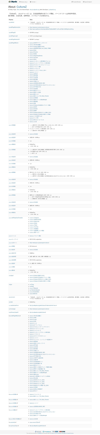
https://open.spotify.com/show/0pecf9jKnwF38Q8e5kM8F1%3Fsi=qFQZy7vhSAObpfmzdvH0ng (51, 29)
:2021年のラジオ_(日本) (37, 381)
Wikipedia (40, 433)
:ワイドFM (34, 118)
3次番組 (12, 163)
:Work (32, 286)
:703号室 (33, 387)
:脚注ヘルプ (34, 232)
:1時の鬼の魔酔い (35, 44)
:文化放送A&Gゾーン (36, 361)
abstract (11, 22)
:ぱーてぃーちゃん (36, 325)
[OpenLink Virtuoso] (38, 431)
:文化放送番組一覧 (36, 363)
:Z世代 (33, 59)
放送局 (12, 249)
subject (11, 275)
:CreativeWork (34, 291)
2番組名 (12, 144)
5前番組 (12, 195)
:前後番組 (34, 228)
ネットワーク (13, 239)
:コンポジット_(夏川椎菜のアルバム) (40, 61)
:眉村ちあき (34, 374)
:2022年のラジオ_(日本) (37, 383)
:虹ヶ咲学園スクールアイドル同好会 (40, 376)
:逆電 (33, 103)
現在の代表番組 (15, 419)
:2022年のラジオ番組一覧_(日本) (39, 385)
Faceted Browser (77, 2)
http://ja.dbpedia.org (34, 9)
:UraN (33, 321)
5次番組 (12, 209)
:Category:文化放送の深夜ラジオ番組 (40, 114)
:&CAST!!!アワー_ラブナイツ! (38, 43)
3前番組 (12, 149)
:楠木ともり (34, 94)
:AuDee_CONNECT (36, 389)
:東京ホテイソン (35, 90)
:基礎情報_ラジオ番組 (37, 230)
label (11, 302)
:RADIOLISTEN (35, 219)
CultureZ (22, 6)
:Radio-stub (34, 221)
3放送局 (12, 156)
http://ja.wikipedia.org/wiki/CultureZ (38, 312)
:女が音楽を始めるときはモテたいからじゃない (42, 85)
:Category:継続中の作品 (37, 46)
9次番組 (13, 406)
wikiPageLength (13, 36)
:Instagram (34, 217)
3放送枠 (12, 160)
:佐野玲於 (34, 74)
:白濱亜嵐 (34, 97)
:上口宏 (33, 121)
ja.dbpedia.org (52, 9)
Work (18, 9)
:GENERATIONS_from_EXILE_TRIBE (40, 48)
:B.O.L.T (33, 391)
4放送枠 (12, 183)
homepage (12, 309)
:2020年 (33, 107)
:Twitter (33, 225)
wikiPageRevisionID (14, 39)
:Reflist (33, 223)
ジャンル (12, 236)
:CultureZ (35, 422)
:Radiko (33, 54)
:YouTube (34, 57)
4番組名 (12, 189)
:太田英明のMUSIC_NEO (37, 83)
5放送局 (12, 202)
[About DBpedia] (12, 2)
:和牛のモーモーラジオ (37, 119)
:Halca (33, 50)
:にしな (33, 323)
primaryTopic (13, 425)
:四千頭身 (34, 75)
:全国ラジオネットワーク (37, 343)
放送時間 (12, 256)
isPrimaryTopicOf (13, 312)
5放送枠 (12, 205)
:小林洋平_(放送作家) (36, 358)
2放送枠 (12, 137)
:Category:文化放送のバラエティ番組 (40, 105)
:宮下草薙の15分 (35, 86)
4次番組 (12, 186)
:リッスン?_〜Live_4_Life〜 (38, 70)
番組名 (12, 270)
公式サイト (13, 242)
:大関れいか (34, 81)
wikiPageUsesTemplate (16, 217)
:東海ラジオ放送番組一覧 (37, 369)
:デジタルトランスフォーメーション (40, 65)
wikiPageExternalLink (14, 27)
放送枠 (12, 263)
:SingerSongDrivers (36, 55)
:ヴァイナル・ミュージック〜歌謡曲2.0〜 (41, 339)
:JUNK (33, 317)
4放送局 (12, 179)
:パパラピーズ (35, 68)
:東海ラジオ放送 (35, 92)
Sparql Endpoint (88, 2)
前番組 (12, 246)
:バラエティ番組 (35, 66)
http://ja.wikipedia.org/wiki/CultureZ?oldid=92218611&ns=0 (43, 305)
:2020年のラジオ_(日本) (37, 380)
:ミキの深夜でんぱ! (36, 116)
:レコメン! (34, 72)
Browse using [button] (23, 2)
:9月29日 (33, 108)
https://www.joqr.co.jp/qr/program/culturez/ (39, 27)
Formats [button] (33, 2)
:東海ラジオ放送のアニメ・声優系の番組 (41, 367)
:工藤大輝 (34, 359)
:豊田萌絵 (34, 101)
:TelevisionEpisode (35, 290)
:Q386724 (33, 293)
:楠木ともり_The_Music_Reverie (39, 96)
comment (12, 297)
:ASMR (33, 110)
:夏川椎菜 (34, 79)
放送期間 (12, 260)
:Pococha (34, 52)
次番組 (12, 267)
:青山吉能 (34, 378)
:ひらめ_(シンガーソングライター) (39, 326)
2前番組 (12, 125)
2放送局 (12, 134)
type (10, 284)
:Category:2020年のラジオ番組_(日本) (40, 112)
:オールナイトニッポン (37, 328)
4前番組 (12, 172)
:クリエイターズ (35, 330)
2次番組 (12, 141)
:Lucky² (33, 319)
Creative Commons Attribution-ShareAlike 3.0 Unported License (62, 433)
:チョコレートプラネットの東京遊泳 (40, 63)
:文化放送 (34, 88)
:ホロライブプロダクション (38, 336)
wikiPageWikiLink (13, 43)
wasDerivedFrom (14, 305)
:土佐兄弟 (34, 77)
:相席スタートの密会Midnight (38, 99)
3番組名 (12, 167)
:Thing (32, 284)
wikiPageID (12, 32)
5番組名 (12, 212)
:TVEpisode (34, 288)
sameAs (12, 422)
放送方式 (12, 253)
